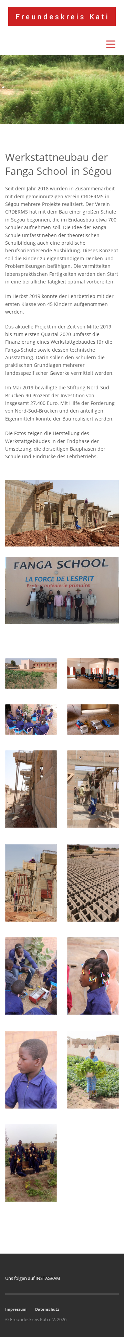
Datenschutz (47, 1309)
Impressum (16, 1309)
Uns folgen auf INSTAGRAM (32, 1278)
